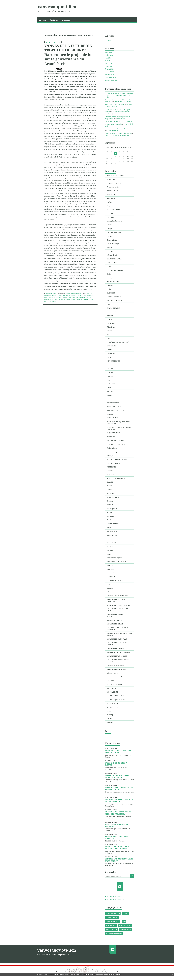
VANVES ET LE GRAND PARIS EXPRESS (117, 644)
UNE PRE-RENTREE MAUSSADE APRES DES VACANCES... (118, 813)
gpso (124, 921)
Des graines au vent (112, 121)
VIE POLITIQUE (112, 692)
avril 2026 (108, 64)
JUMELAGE (111, 384)
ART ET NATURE (127, 121)
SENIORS (110, 505)
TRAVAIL (110, 565)
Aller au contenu (6, 2)
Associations (111, 195)
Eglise (109, 289)
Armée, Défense (112, 191)
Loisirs (109, 395)
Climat (109, 225)
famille (109, 331)
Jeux (108, 380)
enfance (109, 304)
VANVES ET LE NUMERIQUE (117, 649)
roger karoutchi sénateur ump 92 (60, 299)
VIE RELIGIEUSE (112, 707)
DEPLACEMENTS (113, 263)
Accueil (42, 20)
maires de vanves (113, 403)
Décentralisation (112, 255)
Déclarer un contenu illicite (62, 971)
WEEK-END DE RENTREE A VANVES (116, 764)
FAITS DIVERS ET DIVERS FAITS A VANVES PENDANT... (119, 788)
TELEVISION (111, 543)
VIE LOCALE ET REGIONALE (116, 684)
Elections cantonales (114, 297)
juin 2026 (108, 58)
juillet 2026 (109, 55)
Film (108, 338)
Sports (109, 528)
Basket (109, 202)
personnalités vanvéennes (116, 444)
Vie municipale (112, 688)
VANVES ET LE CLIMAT (115, 624)
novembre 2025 (110, 77)
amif (64, 297)
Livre (109, 388)
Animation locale (113, 187)
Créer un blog (84, 967)
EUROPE (110, 319)
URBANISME (111, 577)
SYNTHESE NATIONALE (122, 102)
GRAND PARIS (111, 346)
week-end (110, 722)
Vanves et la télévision (114, 620)
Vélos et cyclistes (112, 673)
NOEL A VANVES (113, 418)
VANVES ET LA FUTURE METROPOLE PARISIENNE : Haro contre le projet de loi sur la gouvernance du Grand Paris (68, 54)
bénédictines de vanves (114, 934)
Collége (109, 229)
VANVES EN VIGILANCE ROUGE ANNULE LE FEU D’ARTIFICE (118, 848)
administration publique (115, 176)
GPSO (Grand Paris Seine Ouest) (118, 342)
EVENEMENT (111, 323)
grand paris (52, 295)
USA (108, 584)
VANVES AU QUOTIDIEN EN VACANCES (116, 825)
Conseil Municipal (113, 244)
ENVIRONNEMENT (113, 308)
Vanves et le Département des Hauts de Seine (119, 634)
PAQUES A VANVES (113, 433)
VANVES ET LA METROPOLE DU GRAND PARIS (118, 600)
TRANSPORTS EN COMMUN (116, 562)
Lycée (109, 399)
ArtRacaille (121, 119)
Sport (109, 520)
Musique (110, 414)
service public (112, 509)
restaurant (110, 475)
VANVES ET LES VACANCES (116, 669)
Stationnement (112, 535)
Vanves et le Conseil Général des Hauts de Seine (118, 629)
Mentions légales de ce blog (75, 971)
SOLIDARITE (111, 516)
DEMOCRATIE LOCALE (114, 259)
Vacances (110, 588)
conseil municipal (112, 917)
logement (110, 391)
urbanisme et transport (115, 580)
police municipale (113, 452)
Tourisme (110, 550)
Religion (110, 471)
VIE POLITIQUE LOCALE (115, 696)
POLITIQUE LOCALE (114, 463)
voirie (109, 711)
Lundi (107, 114)
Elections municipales (114, 300)
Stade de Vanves (112, 531)
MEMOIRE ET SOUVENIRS (116, 410)
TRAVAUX (110, 569)
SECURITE (110, 493)
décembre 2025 (110, 75)
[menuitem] (42, 19)
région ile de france (113, 921)
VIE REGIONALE (112, 703)
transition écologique (114, 558)
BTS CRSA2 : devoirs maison (114, 105)
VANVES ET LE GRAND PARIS (73, 294)
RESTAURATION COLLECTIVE (117, 478)
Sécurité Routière (113, 497)
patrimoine (111, 437)
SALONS (110, 482)
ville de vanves (111, 930)
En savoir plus (117, 974)
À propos (66, 20)
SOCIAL (109, 512)
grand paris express (113, 913)
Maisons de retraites (114, 406)
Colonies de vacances (114, 232)
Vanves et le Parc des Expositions (118, 652)
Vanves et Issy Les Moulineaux (117, 596)
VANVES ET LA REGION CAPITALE (118, 605)
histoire (109, 357)
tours (109, 554)
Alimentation (111, 179)
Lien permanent (51, 294)
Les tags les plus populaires (101, 969)
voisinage (110, 715)
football (125, 913)
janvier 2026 (109, 72)
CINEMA (110, 213)
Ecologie (110, 278)
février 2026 (109, 69)
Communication (112, 240)
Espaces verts (111, 312)
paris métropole (57, 297)
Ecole (109, 274)
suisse (109, 539)
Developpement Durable (115, 270)
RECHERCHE (111, 467)
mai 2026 (108, 61)
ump (70, 297)
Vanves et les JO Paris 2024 (116, 666)
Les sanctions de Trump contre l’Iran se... (119, 129)
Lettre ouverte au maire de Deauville (118, 134)
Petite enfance (112, 448)
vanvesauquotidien (57, 6)
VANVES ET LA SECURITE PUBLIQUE (116, 615)
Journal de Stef (117, 114)
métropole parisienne (64, 295)
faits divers (111, 327)
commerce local (112, 236)
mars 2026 (108, 66)
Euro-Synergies (113, 131)
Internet (110, 372)
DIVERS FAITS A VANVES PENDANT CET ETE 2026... (117, 776)
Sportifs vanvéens (113, 524)
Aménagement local (114, 183)
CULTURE (110, 251)
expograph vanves (125, 925)
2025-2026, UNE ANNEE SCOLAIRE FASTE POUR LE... (119, 860)
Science (109, 490)
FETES (109, 335)
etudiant (110, 316)
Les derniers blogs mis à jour (73, 969)
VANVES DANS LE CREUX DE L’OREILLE (117, 837)
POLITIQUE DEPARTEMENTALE (118, 459)
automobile (111, 198)
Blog (108, 206)
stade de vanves (125, 930)
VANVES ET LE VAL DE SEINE (117, 656)
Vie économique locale (115, 677)
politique (110, 456)
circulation (110, 217)
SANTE (109, 486)
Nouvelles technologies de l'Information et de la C (118, 422)
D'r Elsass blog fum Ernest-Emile (118, 96)
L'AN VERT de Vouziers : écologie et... (117, 135)
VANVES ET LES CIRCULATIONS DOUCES (118, 661)
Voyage (109, 719)
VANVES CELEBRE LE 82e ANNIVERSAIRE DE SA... (118, 751)
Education (110, 285)
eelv (73, 297)
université (110, 573)
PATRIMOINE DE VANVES (116, 441)
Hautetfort (91, 967)
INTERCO (110, 369)
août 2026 (108, 52)
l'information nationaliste (121, 111)
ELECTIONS (111, 293)
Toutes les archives (111, 81)
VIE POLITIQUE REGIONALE (117, 700)
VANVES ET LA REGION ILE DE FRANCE (117, 610)
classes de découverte (114, 221)
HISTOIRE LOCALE (113, 361)
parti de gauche (80, 297)
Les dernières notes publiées (87, 969)
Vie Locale (110, 681)
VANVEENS (111, 592)
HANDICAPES (111, 353)
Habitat (109, 350)
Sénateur (110, 501)
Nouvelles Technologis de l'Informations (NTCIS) (119, 428)
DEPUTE (110, 266)
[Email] (120, 886)
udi (67, 297)
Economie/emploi (113, 282)
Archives (54, 20)
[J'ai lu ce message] (172, 974)
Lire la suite (109, 40)
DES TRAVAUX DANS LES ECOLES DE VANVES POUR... (119, 800)
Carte (108, 731)
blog (116, 971)
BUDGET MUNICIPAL (114, 210)
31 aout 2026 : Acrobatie (113, 124)
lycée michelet (111, 925)
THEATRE (110, 546)
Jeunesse (110, 376)
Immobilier (111, 365)
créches (109, 248)
